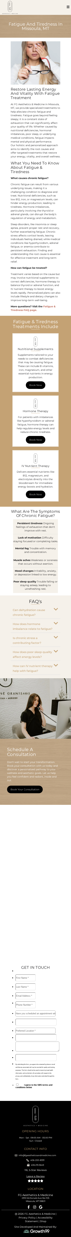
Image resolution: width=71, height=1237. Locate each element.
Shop (43, 1221)
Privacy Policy (27, 1217)
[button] (35, 612)
